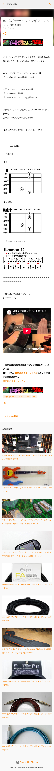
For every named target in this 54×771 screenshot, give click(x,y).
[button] (4, 33)
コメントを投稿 (11, 416)
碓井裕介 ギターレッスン (26, 373)
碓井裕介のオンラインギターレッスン (17, 397)
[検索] (50, 4)
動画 (34, 397)
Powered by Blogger (28, 762)
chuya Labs (12, 4)
